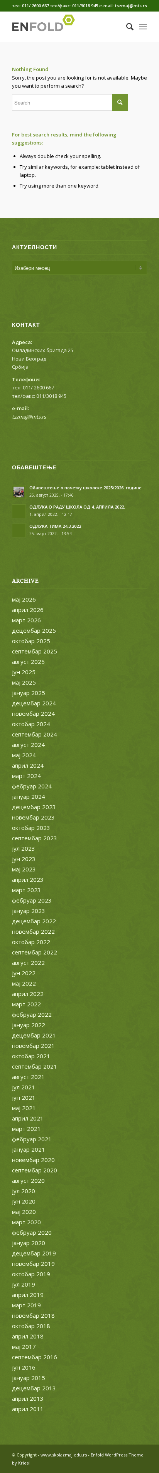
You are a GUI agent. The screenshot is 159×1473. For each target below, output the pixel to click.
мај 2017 (24, 1346)
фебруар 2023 (32, 900)
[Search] (126, 26)
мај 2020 (24, 1211)
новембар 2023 (33, 817)
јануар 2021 (28, 1149)
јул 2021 (23, 1087)
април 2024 (28, 765)
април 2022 (28, 994)
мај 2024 (24, 755)
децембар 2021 (34, 1035)
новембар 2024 (33, 713)
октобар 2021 (31, 1056)
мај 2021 (24, 1108)
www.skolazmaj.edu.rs (64, 1455)
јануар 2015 (28, 1378)
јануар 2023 (28, 910)
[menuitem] (126, 26)
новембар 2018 (33, 1315)
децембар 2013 (34, 1388)
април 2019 (28, 1294)
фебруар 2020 (32, 1232)
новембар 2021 (33, 1045)
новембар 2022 (33, 931)
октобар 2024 (31, 724)
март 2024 (26, 776)
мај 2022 (24, 983)
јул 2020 (23, 1191)
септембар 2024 (34, 734)
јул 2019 (23, 1284)
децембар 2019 (34, 1253)
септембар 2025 (34, 651)
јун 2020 (24, 1201)
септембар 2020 (34, 1170)
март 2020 (26, 1222)
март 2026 (26, 620)
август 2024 (28, 744)
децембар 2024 (34, 703)
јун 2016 (24, 1367)
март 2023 (26, 890)
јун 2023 (24, 859)
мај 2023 (24, 869)
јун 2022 (24, 973)
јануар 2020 (28, 1243)
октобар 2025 (31, 641)
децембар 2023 (34, 807)
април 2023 (28, 879)
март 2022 (26, 1004)
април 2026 (28, 609)
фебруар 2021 (32, 1139)
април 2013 (28, 1398)
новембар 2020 (33, 1160)
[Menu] (143, 26)
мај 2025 (24, 682)
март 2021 (26, 1128)
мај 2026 (24, 599)
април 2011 (28, 1409)
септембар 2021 (34, 1066)
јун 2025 (24, 672)
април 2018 (28, 1336)
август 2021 (28, 1077)
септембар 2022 (34, 952)
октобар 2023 (31, 827)
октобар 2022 (31, 942)
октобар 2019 (31, 1274)
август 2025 (28, 661)
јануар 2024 (28, 796)
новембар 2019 (33, 1263)
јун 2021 (24, 1097)
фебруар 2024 (32, 786)
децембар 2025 (34, 630)
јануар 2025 (28, 693)
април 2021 (28, 1118)
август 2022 (28, 962)
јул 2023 (23, 848)
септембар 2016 (34, 1357)
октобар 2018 (31, 1326)
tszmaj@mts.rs (29, 416)
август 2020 (28, 1180)
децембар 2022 (34, 921)
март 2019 (26, 1305)
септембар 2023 (34, 838)
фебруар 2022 (32, 1014)
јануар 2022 (28, 1025)
